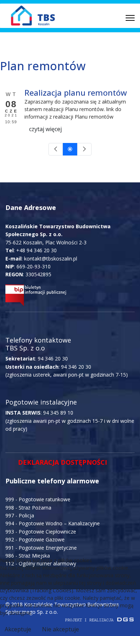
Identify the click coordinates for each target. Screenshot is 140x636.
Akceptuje (18, 629)
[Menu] (130, 18)
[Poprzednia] (55, 149)
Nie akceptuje (60, 629)
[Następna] (84, 149)
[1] (70, 149)
